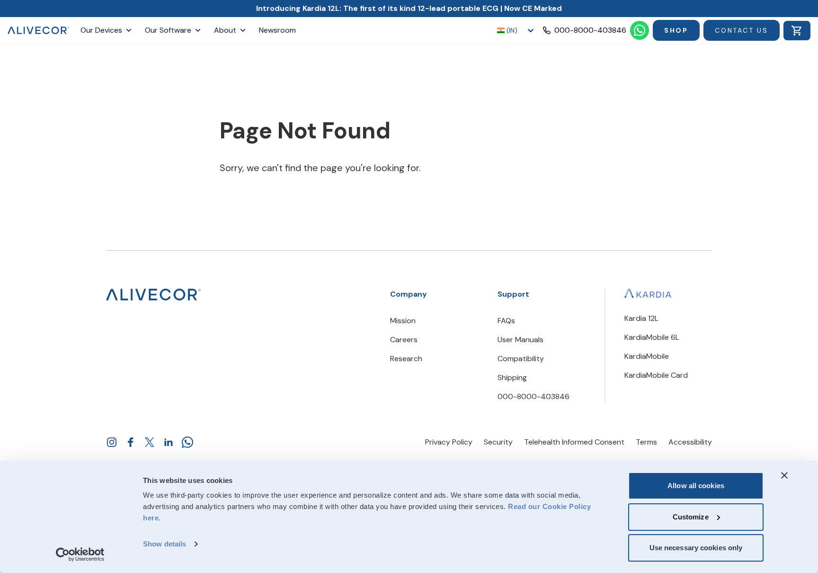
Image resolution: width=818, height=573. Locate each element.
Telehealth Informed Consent (574, 442)
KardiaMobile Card (656, 375)
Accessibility (690, 442)
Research (406, 359)
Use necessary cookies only (696, 548)
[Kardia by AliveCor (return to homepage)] (153, 294)
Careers (404, 340)
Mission (403, 321)
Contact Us (741, 30)
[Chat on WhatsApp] (639, 30)
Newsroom (277, 30)
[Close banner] (784, 475)
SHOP (676, 30)
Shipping (512, 377)
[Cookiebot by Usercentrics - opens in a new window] (80, 554)
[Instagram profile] (111, 442)
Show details (164, 544)
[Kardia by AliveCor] (648, 293)
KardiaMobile (646, 356)
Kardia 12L (641, 318)
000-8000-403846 (533, 396)
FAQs (506, 321)
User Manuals (520, 340)
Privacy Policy (448, 442)
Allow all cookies (695, 486)
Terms (646, 442)
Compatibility (521, 359)
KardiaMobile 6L (651, 337)
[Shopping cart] (796, 30)
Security (498, 442)
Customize (691, 517)
